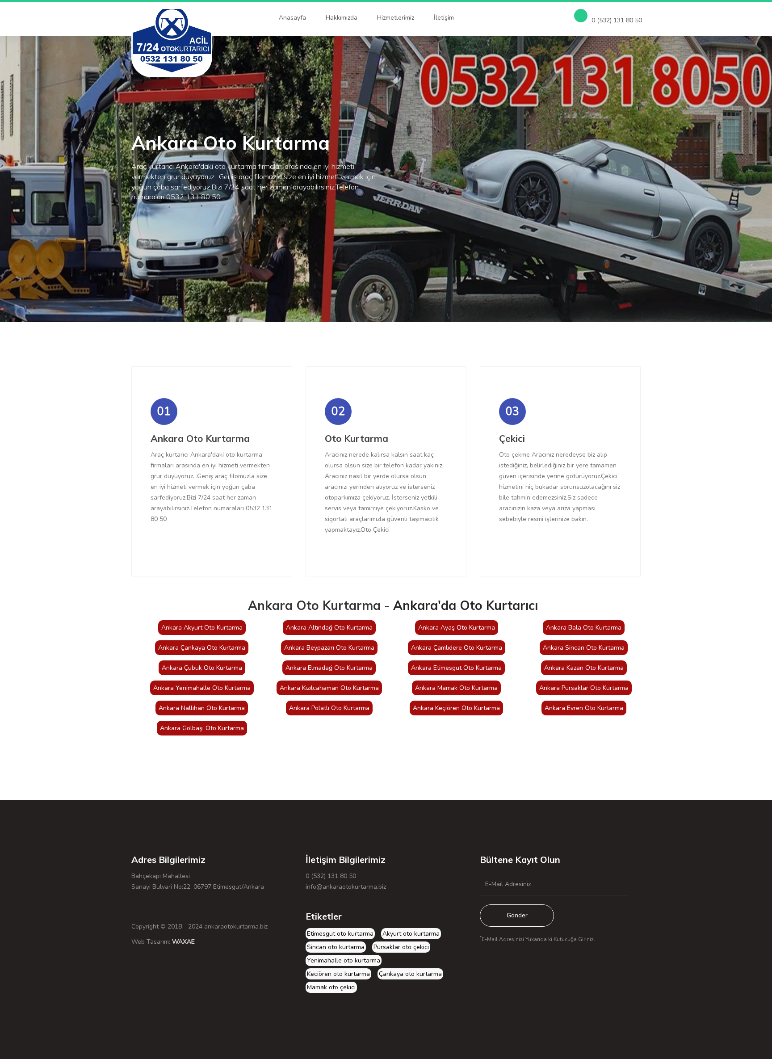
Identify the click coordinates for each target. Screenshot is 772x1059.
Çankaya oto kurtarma (410, 974)
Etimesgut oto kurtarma (340, 933)
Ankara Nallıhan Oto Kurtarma (202, 708)
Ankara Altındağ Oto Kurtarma (329, 627)
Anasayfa (292, 17)
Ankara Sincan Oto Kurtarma (584, 647)
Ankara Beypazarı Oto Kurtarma (329, 647)
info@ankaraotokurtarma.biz (346, 886)
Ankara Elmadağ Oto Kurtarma (329, 668)
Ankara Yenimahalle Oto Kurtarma (202, 688)
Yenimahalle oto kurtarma (343, 960)
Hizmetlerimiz (395, 17)
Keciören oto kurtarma (338, 974)
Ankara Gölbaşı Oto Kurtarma (202, 728)
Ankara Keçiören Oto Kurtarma (456, 708)
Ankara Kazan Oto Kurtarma (584, 668)
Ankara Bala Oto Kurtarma (583, 627)
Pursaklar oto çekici (401, 947)
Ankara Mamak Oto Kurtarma (456, 688)
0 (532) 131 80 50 (616, 20)
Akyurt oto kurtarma (411, 933)
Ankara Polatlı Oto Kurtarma (329, 708)
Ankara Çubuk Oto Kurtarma (202, 668)
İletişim (444, 17)
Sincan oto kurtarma (336, 947)
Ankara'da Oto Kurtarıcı (465, 605)
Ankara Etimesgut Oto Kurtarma (456, 668)
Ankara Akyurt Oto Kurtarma (202, 627)
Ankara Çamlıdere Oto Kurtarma (456, 647)
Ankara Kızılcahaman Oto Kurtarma (329, 688)
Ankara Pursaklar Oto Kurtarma (584, 688)
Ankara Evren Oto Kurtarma (584, 708)
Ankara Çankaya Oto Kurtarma (201, 647)
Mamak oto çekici (331, 987)
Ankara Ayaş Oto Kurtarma (456, 627)
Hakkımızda (341, 17)
